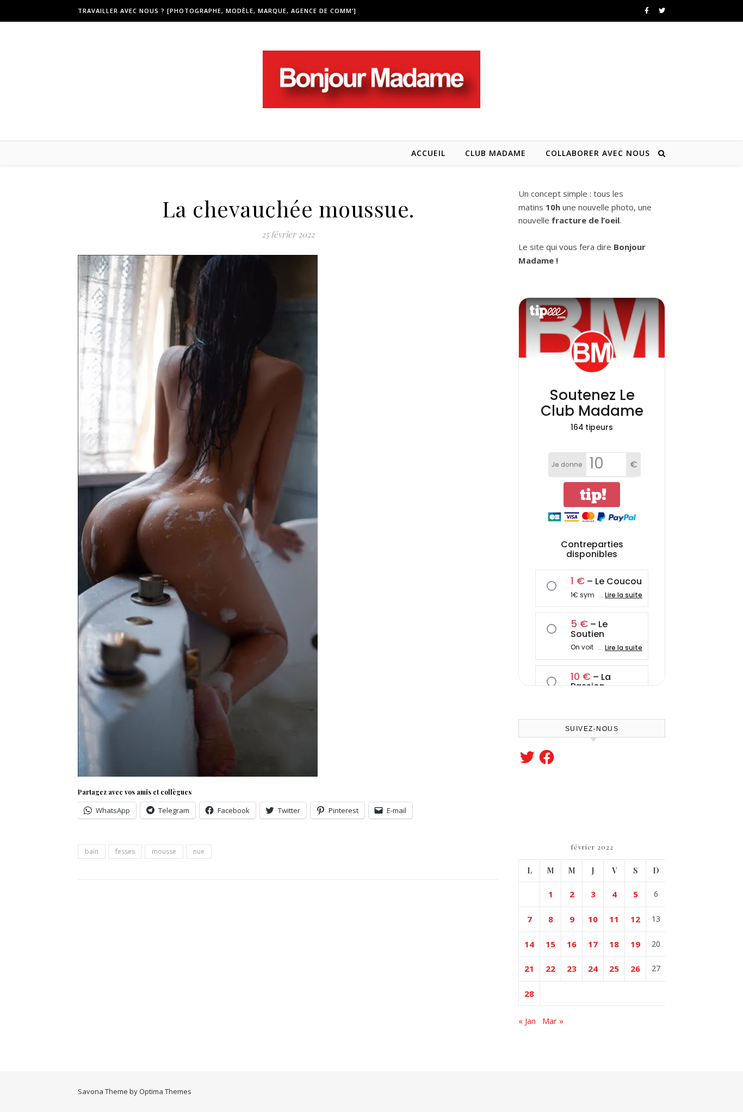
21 (529, 968)
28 (529, 993)
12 (635, 919)
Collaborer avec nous (598, 153)
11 (614, 919)
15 (550, 944)
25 (614, 968)
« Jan (527, 1020)
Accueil (428, 153)
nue (199, 851)
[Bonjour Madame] (371, 79)
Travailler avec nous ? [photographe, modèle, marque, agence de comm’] (217, 11)
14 (529, 944)
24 (593, 968)
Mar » (553, 1020)
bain (91, 851)
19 (635, 944)
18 (614, 944)
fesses (125, 851)
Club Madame (495, 153)
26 (635, 968)
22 (550, 968)
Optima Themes (165, 1091)
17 (593, 944)
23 (572, 968)
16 (572, 944)
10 (593, 919)
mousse (164, 851)
